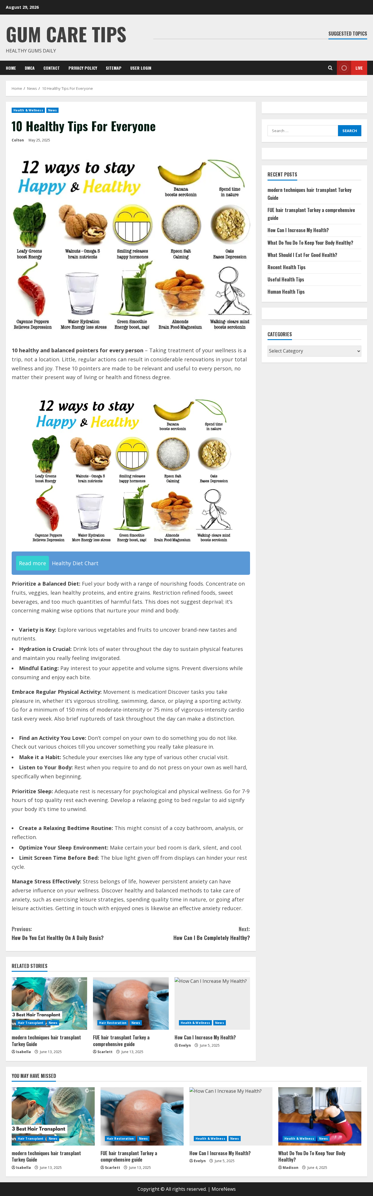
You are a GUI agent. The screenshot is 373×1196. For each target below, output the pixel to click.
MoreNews (224, 1189)
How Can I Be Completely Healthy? (211, 933)
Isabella (23, 1051)
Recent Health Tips (287, 267)
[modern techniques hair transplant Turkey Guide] (49, 1003)
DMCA (30, 68)
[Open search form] (330, 67)
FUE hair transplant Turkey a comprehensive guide (121, 1040)
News (52, 110)
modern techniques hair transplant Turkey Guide (46, 1040)
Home (11, 68)
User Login (140, 68)
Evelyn (185, 1045)
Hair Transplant (31, 1023)
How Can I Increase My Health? (205, 1037)
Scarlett (104, 1051)
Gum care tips (66, 34)
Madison (290, 1167)
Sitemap (114, 68)
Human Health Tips (286, 291)
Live (359, 68)
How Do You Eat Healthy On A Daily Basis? (58, 933)
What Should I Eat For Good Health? (302, 254)
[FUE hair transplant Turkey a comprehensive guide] (130, 1003)
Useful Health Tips (286, 279)
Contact (51, 68)
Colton (18, 140)
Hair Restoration (112, 1023)
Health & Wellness (28, 110)
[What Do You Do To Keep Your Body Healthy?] (319, 1116)
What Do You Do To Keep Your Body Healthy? (310, 242)
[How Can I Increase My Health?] (212, 1003)
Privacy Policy (82, 68)
